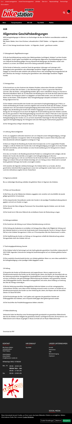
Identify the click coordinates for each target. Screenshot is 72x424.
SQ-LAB (29, 22)
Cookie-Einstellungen (47, 420)
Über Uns (44, 1)
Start (2, 1)
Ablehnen (58, 420)
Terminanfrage (64, 1)
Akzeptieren (66, 420)
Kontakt (51, 347)
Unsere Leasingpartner (11, 1)
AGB (50, 351)
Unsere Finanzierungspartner (26, 1)
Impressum (52, 356)
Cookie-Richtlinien (28, 417)
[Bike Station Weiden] (17, 13)
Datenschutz (52, 349)
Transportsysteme (16, 22)
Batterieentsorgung (54, 354)
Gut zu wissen (4, 4)
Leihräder (37, 1)
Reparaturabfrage (53, 1)
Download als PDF (8, 331)
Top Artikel (40, 22)
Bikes (4, 22)
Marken (51, 22)
